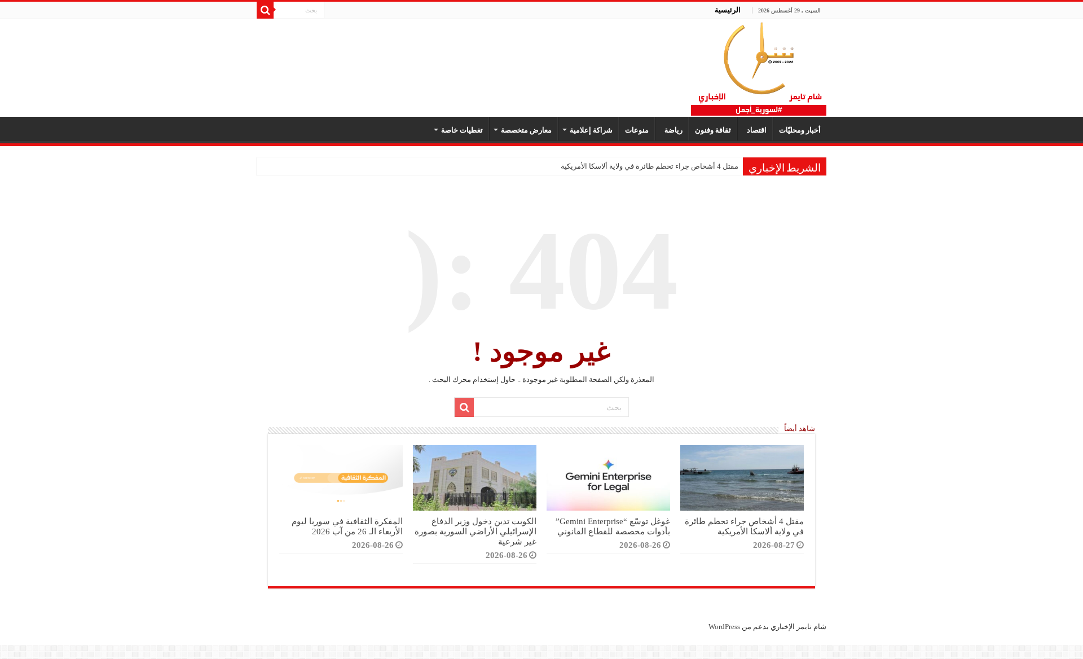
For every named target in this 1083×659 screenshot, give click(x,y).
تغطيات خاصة (462, 130)
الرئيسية (728, 10)
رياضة (672, 130)
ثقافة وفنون (713, 130)
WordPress (724, 626)
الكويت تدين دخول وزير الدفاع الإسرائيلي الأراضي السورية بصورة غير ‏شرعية (475, 531)
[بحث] (265, 10)
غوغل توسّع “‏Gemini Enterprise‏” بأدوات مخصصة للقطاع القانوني (613, 526)
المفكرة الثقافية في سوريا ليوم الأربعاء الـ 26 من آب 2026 (347, 526)
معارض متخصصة (526, 130)
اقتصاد (755, 130)
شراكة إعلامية (591, 130)
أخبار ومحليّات (800, 130)
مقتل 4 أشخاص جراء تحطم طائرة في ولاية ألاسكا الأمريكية (649, 166)
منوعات (637, 130)
